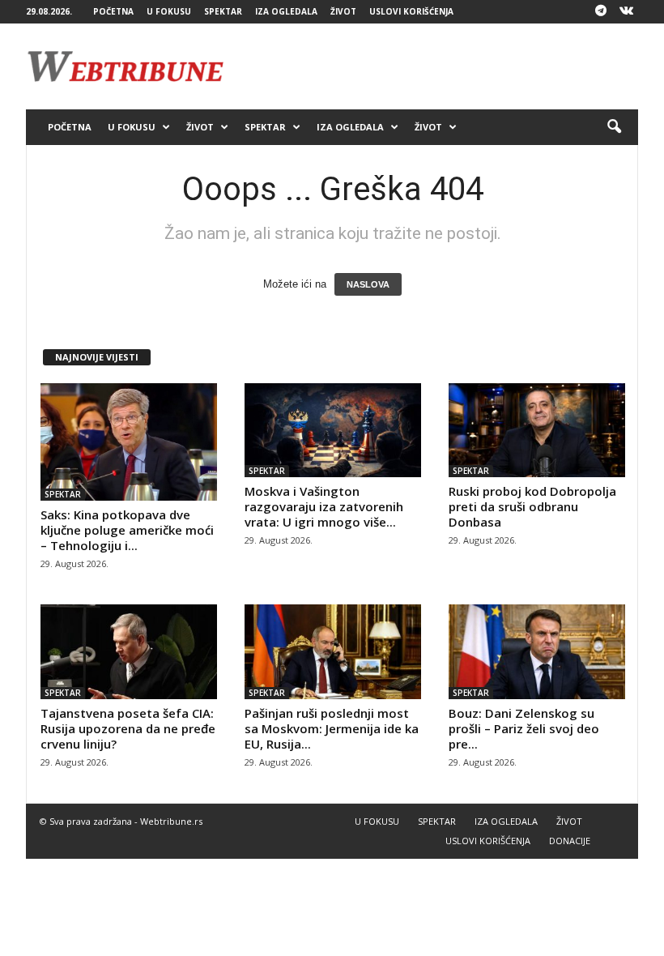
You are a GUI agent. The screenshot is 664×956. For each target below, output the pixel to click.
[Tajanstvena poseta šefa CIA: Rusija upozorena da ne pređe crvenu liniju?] (128, 651)
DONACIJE (569, 840)
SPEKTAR (223, 11)
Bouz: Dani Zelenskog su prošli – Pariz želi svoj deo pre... (524, 728)
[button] (614, 127)
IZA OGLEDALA (286, 11)
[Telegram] (601, 11)
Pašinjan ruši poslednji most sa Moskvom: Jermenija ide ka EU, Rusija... (332, 728)
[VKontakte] (626, 11)
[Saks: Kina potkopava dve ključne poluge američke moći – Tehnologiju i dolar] (128, 442)
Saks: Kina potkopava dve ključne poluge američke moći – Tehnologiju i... (127, 529)
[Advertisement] (432, 66)
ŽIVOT (343, 11)
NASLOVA (368, 284)
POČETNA (113, 11)
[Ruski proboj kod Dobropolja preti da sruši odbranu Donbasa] (537, 430)
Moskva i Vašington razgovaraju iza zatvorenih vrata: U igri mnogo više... (324, 506)
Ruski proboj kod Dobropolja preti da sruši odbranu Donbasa (532, 506)
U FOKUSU (169, 11)
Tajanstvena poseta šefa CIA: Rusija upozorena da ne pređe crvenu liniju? (127, 728)
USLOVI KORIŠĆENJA (411, 11)
